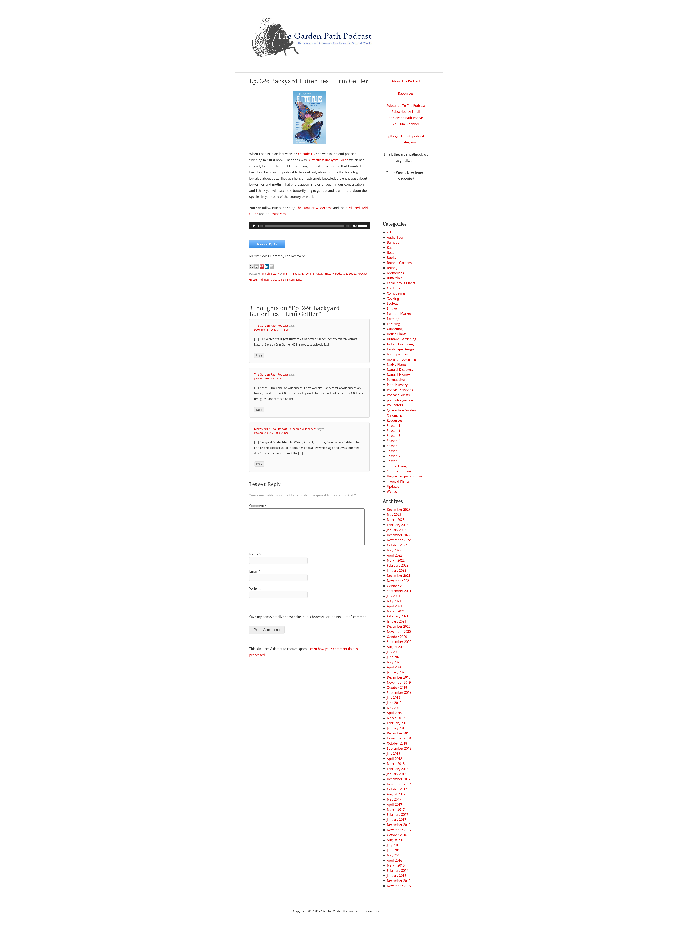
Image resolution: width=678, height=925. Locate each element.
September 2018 (399, 748)
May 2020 (394, 662)
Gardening (307, 273)
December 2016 (398, 825)
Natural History (324, 273)
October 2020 (397, 637)
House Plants (396, 334)
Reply (259, 355)
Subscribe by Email (406, 112)
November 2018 (399, 738)
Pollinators (265, 279)
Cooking (393, 298)
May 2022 (394, 550)
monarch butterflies (402, 359)
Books (296, 273)
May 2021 (394, 601)
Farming (393, 319)
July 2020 (393, 652)
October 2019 (397, 688)
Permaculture (397, 380)
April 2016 (394, 860)
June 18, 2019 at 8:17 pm (268, 378)
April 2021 (394, 606)
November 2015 (399, 886)
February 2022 (397, 565)
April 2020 (394, 667)
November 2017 (399, 784)
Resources (406, 93)
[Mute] (355, 226)
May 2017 (394, 799)
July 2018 (393, 754)
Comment (258, 506)
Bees (390, 253)
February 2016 (397, 871)
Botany (392, 268)
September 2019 (399, 693)
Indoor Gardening (400, 344)
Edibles (392, 309)
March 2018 (396, 764)
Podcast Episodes (345, 273)
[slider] (363, 225)
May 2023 (394, 515)
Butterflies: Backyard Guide (328, 160)
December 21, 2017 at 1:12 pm (271, 329)
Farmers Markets (399, 314)
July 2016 (393, 845)
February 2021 (397, 616)
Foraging (393, 324)
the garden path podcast (405, 476)
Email (254, 571)
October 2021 (397, 586)
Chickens (393, 288)
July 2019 (393, 698)
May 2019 (394, 708)
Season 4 (393, 441)
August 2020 (396, 647)
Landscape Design (400, 349)
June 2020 (394, 657)
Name (255, 554)
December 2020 (398, 626)
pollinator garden (400, 400)
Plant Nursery (397, 385)
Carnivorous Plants (401, 283)
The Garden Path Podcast (271, 325)
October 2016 (397, 835)
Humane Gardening (401, 339)
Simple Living (397, 466)
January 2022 (396, 571)
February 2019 (397, 723)
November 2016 (399, 830)
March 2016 (396, 865)
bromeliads (395, 273)
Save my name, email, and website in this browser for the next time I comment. (308, 617)
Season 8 (393, 461)
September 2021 (399, 591)
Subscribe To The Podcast (405, 106)
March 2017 (396, 810)
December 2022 (398, 535)
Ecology (392, 303)
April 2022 (394, 555)
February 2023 (397, 525)
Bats (390, 248)
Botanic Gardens (399, 263)
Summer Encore (399, 471)
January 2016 (396, 876)
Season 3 (393, 436)
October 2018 (397, 743)
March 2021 (396, 611)
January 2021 (396, 621)
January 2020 (396, 672)
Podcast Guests (398, 395)
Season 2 (278, 279)
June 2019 (394, 703)
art (389, 232)
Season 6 (393, 451)
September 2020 (399, 642)
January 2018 (396, 774)
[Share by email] (272, 266)
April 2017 (394, 804)
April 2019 (394, 713)
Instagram (278, 214)
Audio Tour (395, 237)
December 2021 (398, 576)
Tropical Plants (398, 481)
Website (255, 589)
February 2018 (397, 769)
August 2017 (396, 794)
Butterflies (394, 278)
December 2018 (398, 733)
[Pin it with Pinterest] (262, 266)
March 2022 (396, 560)
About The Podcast (406, 81)
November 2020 (399, 632)
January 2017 (396, 820)
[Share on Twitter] (251, 266)
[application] (309, 225)
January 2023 (396, 530)
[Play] (254, 226)
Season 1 (393, 426)
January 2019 (396, 728)
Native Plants (396, 364)
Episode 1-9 (306, 154)
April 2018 (394, 759)
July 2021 (393, 596)
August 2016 (396, 840)
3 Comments (294, 279)
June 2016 (394, 850)
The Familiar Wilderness (314, 208)
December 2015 (398, 881)
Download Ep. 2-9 (267, 244)
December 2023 (398, 510)
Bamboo (393, 242)
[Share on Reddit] (256, 266)
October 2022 (397, 545)
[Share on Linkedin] (267, 266)
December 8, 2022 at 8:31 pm (271, 433)
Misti (286, 273)
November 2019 (399, 682)
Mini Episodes (397, 354)
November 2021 (399, 581)
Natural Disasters (400, 370)
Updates (393, 486)
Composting (396, 293)
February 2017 (397, 815)
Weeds (392, 492)
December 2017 (398, 779)
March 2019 (396, 718)
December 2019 (398, 677)
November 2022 (399, 540)
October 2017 (397, 789)
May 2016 (394, 855)
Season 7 (393, 456)
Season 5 (393, 446)
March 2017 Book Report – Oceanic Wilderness (285, 429)
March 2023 (396, 520)
